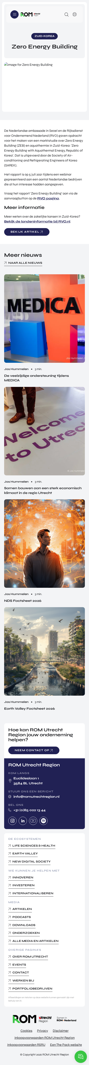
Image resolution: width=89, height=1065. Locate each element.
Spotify (43, 821)
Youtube (33, 821)
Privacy (42, 1031)
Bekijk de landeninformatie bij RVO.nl (37, 221)
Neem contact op (32, 750)
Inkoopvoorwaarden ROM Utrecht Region (44, 1038)
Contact (20, 972)
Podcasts (21, 917)
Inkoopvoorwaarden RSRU (26, 1045)
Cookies (26, 1031)
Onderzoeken (26, 933)
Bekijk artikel (25, 231)
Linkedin (23, 821)
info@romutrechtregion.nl (36, 797)
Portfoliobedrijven (32, 988)
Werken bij (23, 980)
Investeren (23, 885)
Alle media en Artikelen (35, 941)
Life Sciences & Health (33, 845)
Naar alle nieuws (25, 263)
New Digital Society (31, 861)
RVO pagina (48, 198)
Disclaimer (61, 1031)
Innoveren (22, 877)
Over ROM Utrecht (30, 956)
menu (14, 14)
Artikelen (22, 909)
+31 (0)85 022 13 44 (29, 810)
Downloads (23, 925)
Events (19, 964)
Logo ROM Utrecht (30, 14)
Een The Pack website (66, 1045)
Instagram (12, 821)
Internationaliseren (32, 893)
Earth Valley (25, 853)
